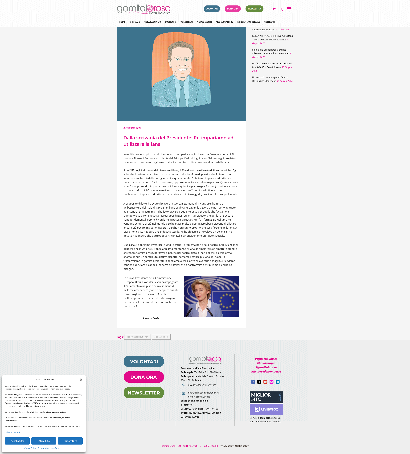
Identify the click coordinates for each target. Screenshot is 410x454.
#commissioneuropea (137, 337)
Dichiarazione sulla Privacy (50, 448)
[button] (81, 379)
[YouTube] (265, 383)
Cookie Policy (30, 448)
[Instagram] (272, 383)
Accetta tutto (17, 441)
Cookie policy (242, 446)
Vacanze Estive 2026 (263, 29)
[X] (259, 383)
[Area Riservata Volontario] (212, 11)
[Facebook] (253, 383)
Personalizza (70, 441)
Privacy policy (227, 446)
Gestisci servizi (13, 432)
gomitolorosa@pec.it (199, 396)
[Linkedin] (278, 383)
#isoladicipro (161, 337)
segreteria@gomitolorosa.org (203, 392)
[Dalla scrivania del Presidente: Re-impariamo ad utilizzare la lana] (181, 69)
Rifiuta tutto (44, 441)
